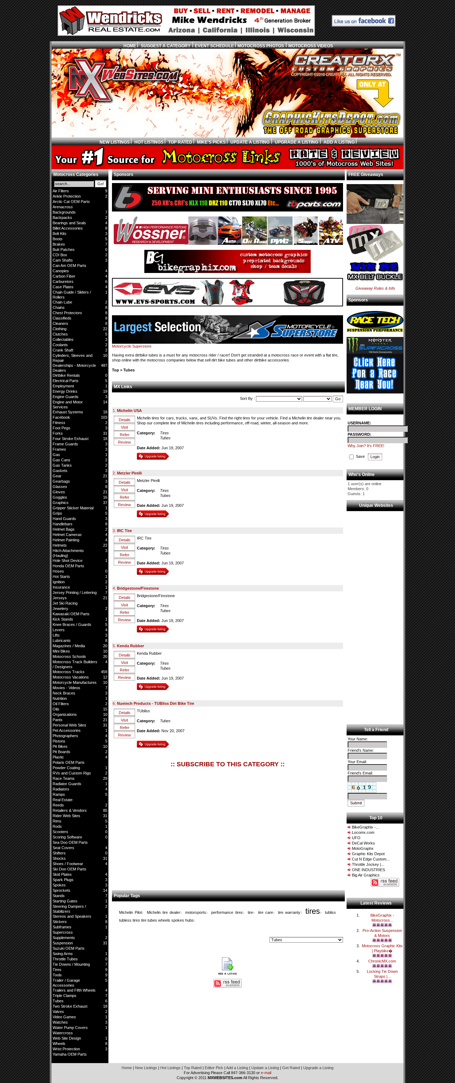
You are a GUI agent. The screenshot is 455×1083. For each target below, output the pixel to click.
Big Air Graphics (366, 875)
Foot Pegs (61, 428)
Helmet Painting (66, 540)
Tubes (58, 1001)
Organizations (65, 714)
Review (124, 442)
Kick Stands (63, 619)
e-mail (266, 1073)
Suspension (63, 943)
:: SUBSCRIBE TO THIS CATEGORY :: (228, 764)
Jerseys (60, 598)
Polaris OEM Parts (69, 762)
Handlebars (63, 524)
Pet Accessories (67, 730)
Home (127, 1068)
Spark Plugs (63, 880)
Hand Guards (64, 518)
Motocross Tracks (69, 672)
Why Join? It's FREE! (366, 446)
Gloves (59, 492)
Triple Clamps (64, 995)
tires (312, 911)
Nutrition (60, 698)
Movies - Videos (66, 688)
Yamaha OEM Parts (70, 1054)
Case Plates (63, 287)
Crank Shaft (63, 350)
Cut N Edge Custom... (371, 859)
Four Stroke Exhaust (71, 438)
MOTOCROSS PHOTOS (260, 45)
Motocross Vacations (71, 677)
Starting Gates (65, 901)
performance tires (226, 912)
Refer (124, 435)
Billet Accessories (68, 228)
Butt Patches (64, 249)
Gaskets (60, 470)
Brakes (59, 244)
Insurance (61, 587)
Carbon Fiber (64, 276)
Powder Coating (66, 768)
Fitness (59, 422)
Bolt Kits (59, 233)
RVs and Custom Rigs (72, 773)
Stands (59, 896)
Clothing (59, 329)
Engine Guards (66, 397)
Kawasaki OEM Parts (71, 614)
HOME (129, 45)
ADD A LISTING (339, 142)
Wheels (59, 1043)
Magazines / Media (69, 646)
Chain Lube (62, 302)
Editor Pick (214, 1068)
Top (115, 370)
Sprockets (61, 890)
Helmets (60, 545)
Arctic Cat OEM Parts (71, 201)
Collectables (63, 339)
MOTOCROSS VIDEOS (310, 45)
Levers (59, 630)
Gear (57, 476)
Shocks (59, 858)
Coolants (60, 345)
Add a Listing (237, 1068)
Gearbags (61, 481)
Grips (57, 513)
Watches (60, 1022)
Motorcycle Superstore (131, 346)
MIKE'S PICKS (211, 142)
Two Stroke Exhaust (70, 1006)
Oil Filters (61, 704)
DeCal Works (363, 843)
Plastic (58, 757)
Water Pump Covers (70, 1027)
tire (250, 912)
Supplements (64, 937)
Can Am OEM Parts (69, 265)
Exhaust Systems (68, 412)
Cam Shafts (63, 260)
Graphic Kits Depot (368, 854)
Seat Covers (63, 848)
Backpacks (62, 217)
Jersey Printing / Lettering (75, 592)
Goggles (60, 497)
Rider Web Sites (66, 816)
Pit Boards (61, 752)
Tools (57, 975)
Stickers (60, 922)
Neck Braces (64, 693)
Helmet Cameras (67, 534)
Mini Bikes (61, 651)
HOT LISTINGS (149, 142)
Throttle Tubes (65, 959)
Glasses (60, 486)
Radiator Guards (67, 784)
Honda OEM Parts (68, 566)
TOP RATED (180, 142)
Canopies (61, 271)
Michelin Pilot (130, 912)
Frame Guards (65, 444)
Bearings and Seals (69, 223)
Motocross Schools (69, 656)
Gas (56, 454)
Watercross (63, 1033)
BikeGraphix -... (365, 827)
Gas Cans (61, 460)
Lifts (56, 635)
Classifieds (62, 318)
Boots (58, 239)
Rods (57, 826)
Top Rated (193, 1068)
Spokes (59, 885)
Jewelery (60, 608)
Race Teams (64, 778)
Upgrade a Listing (318, 1068)
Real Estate (63, 800)
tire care (265, 912)
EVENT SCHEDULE (215, 45)
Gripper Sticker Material (73, 508)
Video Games (64, 1017)
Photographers (65, 736)
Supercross (63, 932)
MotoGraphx (363, 848)
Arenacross (63, 207)
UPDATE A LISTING (249, 142)
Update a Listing (265, 1068)
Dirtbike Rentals (66, 375)
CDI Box (60, 255)
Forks (58, 433)
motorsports (195, 912)
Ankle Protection (67, 196)
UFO (356, 838)
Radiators (61, 789)
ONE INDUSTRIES (368, 870)
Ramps (59, 794)
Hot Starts (61, 576)
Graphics (61, 502)
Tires (57, 969)
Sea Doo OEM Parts (70, 842)
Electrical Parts (66, 381)
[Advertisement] (166, 826)
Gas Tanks (62, 465)
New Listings (146, 1068)
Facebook (61, 417)
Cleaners (60, 323)
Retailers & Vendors (70, 810)
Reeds (58, 805)
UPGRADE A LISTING (296, 142)
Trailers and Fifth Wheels (74, 990)
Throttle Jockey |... (368, 864)
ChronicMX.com (382, 961)
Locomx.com (363, 832)
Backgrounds (64, 212)
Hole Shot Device (67, 560)
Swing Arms (63, 953)
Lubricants (62, 640)
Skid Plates (62, 874)
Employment (63, 386)
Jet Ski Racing (65, 603)
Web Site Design (67, 1038)
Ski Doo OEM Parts (69, 869)
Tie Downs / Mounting (71, 964)
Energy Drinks (65, 391)
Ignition (59, 582)
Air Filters (61, 191)
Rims (57, 821)
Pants (58, 720)
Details (124, 420)
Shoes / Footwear (68, 864)
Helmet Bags (64, 529)
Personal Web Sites (69, 725)
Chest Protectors (67, 313)
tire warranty (289, 912)
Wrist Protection (66, 1049)
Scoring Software (67, 837)
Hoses (58, 571)
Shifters (59, 853)
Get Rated (291, 1068)
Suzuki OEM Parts (69, 948)
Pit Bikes (60, 746)
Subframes (62, 927)
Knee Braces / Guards (72, 624)
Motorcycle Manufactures (75, 682)
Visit (124, 427)
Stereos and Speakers (72, 916)
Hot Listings (171, 1068)
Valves (58, 1011)
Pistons (59, 741)
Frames (59, 449)
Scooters (60, 832)
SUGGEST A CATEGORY (165, 45)
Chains (59, 307)
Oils (56, 709)
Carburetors (63, 281)
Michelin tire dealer (163, 912)
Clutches (60, 334)
